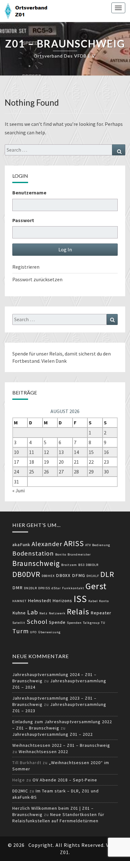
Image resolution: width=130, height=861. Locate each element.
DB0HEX (48, 576)
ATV (88, 545)
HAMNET (19, 601)
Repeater (101, 613)
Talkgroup (91, 623)
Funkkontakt (73, 588)
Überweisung (49, 632)
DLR (107, 574)
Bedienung (101, 545)
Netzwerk (57, 613)
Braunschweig (36, 563)
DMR (17, 587)
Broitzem (69, 565)
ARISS (74, 543)
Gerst (96, 586)
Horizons (62, 600)
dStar (56, 588)
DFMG (78, 575)
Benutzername (29, 192)
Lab (32, 612)
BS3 (81, 565)
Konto (104, 601)
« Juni (18, 490)
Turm (20, 631)
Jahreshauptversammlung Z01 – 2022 (52, 734)
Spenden (74, 623)
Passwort (23, 220)
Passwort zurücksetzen (37, 279)
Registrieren (25, 267)
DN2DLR (30, 588)
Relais (78, 611)
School (37, 622)
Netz (43, 613)
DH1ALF (92, 576)
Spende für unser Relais (37, 353)
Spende (57, 622)
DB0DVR (26, 574)
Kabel (93, 601)
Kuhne (19, 613)
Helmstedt (39, 600)
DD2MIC (20, 791)
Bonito (60, 554)
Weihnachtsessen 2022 (43, 751)
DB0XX (63, 575)
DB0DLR (92, 565)
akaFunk (21, 544)
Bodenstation (33, 553)
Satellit (18, 623)
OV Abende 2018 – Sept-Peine (64, 780)
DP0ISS (44, 588)
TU (103, 623)
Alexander (47, 544)
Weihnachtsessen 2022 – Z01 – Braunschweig (61, 745)
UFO (33, 632)
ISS (80, 599)
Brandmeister (79, 554)
